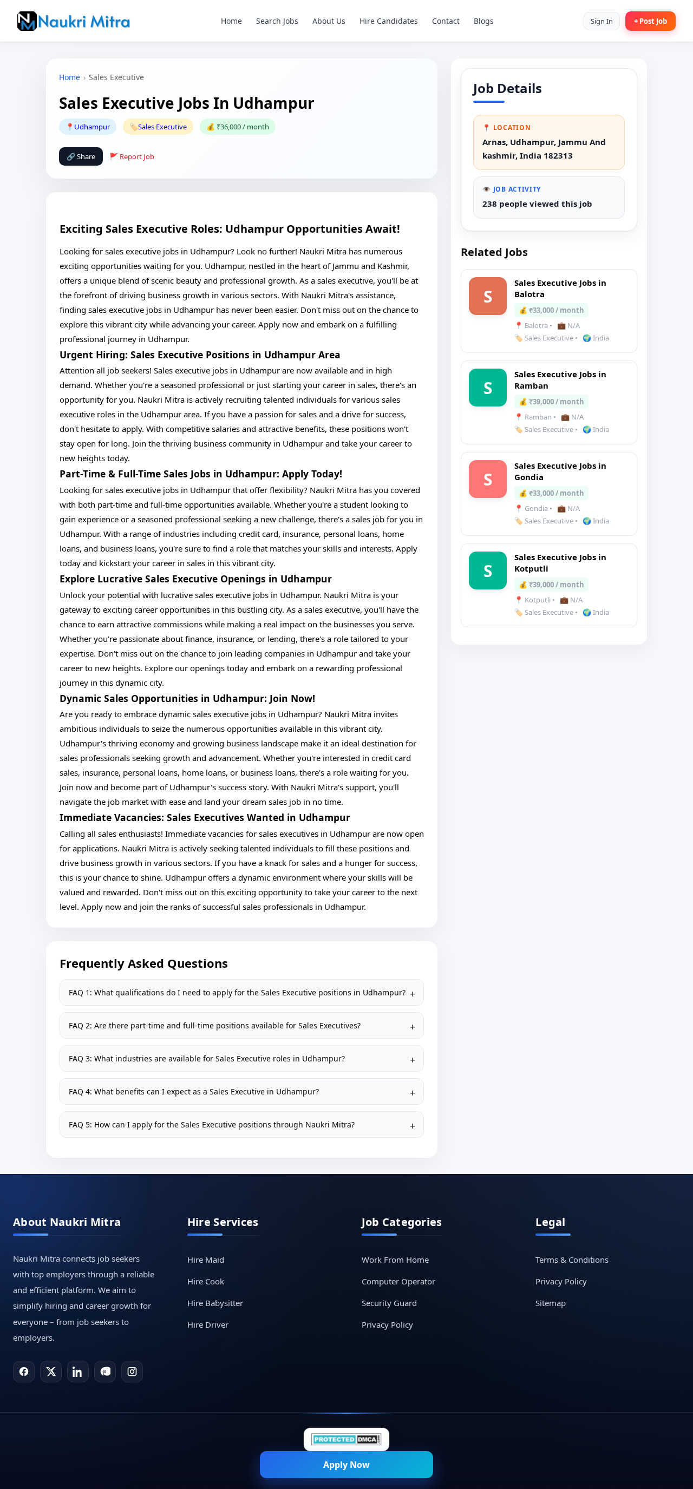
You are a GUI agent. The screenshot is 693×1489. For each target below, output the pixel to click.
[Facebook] (24, 1371)
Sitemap (550, 1302)
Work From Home (395, 1259)
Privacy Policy (387, 1324)
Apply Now (346, 1465)
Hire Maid (205, 1259)
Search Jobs (277, 21)
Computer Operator (398, 1281)
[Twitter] (51, 1371)
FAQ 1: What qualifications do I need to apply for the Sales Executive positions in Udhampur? (237, 992)
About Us (328, 21)
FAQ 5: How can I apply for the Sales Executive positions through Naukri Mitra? (212, 1124)
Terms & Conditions (572, 1259)
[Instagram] (132, 1371)
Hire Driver (207, 1324)
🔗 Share (81, 156)
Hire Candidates (388, 21)
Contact (446, 21)
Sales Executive (162, 127)
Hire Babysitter (215, 1302)
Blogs (484, 21)
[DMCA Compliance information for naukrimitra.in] (346, 1439)
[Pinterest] (105, 1371)
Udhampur (92, 127)
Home (231, 21)
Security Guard (389, 1302)
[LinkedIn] (78, 1371)
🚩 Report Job (131, 156)
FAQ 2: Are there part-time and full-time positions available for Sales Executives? (215, 1025)
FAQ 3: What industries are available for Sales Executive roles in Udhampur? (207, 1058)
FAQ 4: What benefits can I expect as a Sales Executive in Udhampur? (194, 1091)
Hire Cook (205, 1281)
